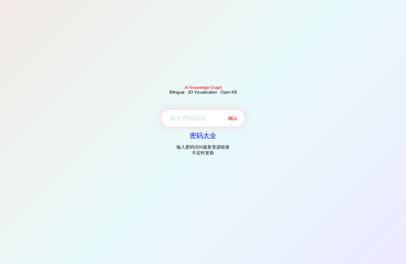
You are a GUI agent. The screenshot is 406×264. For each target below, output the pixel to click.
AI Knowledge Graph (203, 87)
